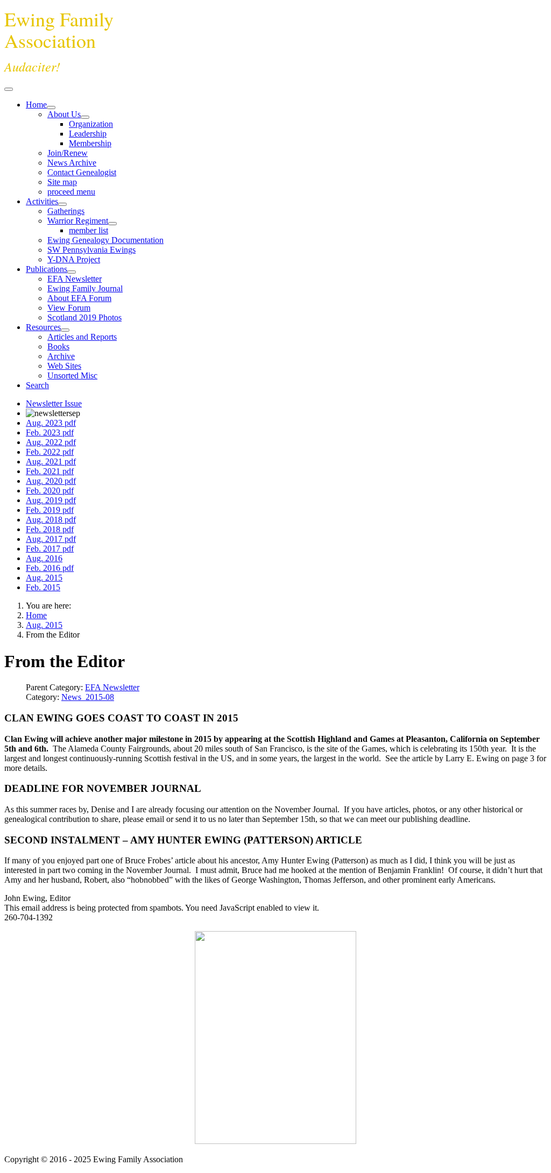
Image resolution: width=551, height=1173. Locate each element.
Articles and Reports (82, 336)
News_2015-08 (87, 697)
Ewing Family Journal (85, 288)
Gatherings (65, 211)
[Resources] (65, 330)
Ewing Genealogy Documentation (105, 240)
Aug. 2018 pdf (51, 519)
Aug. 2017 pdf (51, 538)
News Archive (71, 162)
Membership (90, 143)
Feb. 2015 (43, 587)
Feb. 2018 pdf (50, 529)
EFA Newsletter (74, 278)
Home (36, 104)
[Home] (51, 107)
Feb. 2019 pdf (50, 509)
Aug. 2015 (44, 577)
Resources (43, 327)
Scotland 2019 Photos (84, 317)
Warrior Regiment (77, 220)
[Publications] (71, 272)
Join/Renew (67, 153)
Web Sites (64, 365)
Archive (61, 356)
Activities (42, 201)
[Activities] (62, 204)
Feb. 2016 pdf (50, 568)
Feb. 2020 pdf (50, 490)
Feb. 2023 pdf (50, 432)
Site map (62, 182)
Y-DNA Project (73, 259)
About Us (64, 114)
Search (37, 385)
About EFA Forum (79, 298)
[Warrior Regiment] (112, 223)
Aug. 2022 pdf (51, 442)
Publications (46, 269)
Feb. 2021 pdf (50, 471)
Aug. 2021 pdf (51, 461)
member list (88, 230)
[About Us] (85, 117)
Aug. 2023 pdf (51, 422)
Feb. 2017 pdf (50, 548)
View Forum (68, 307)
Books (58, 346)
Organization (91, 123)
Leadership (88, 133)
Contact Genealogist (81, 172)
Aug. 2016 (44, 558)
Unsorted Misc (72, 375)
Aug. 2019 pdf (51, 500)
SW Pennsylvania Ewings (91, 249)
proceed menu (71, 191)
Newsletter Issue (54, 403)
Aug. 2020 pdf (51, 480)
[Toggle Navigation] (8, 89)
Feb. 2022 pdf (50, 451)
